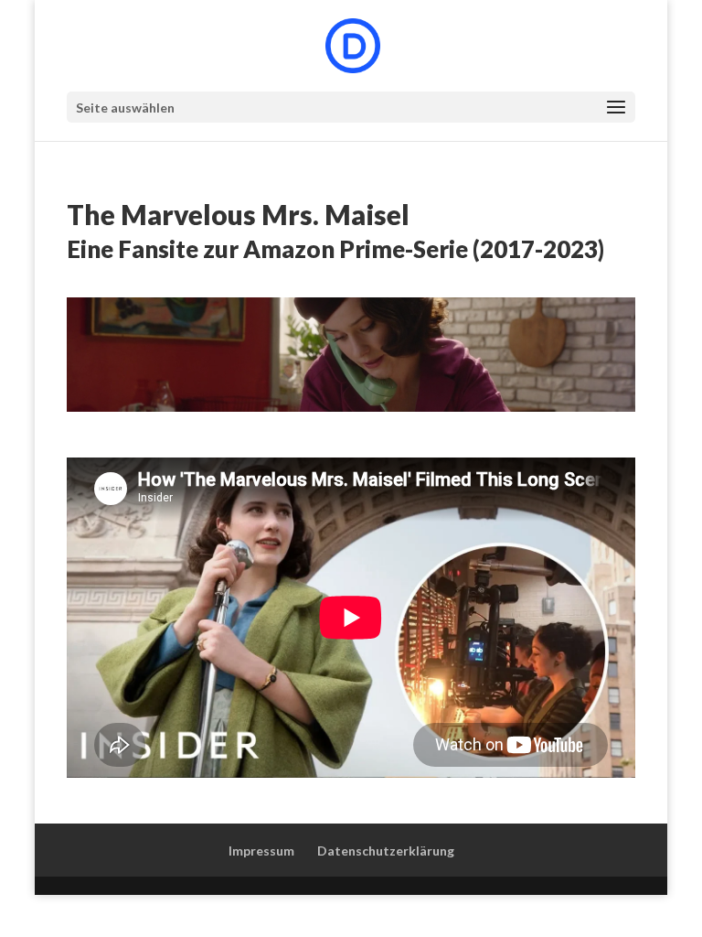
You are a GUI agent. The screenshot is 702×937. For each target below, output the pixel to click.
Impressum (261, 850)
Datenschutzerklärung (385, 850)
